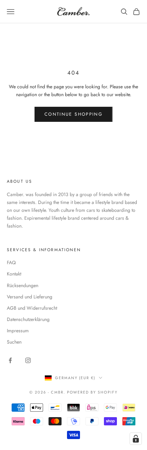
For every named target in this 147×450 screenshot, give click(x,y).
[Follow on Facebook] (10, 360)
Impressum (18, 330)
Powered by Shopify (92, 392)
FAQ (11, 262)
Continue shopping (73, 114)
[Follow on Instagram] (28, 360)
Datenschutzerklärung (28, 319)
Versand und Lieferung (29, 296)
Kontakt (14, 273)
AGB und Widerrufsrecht (32, 308)
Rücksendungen (22, 285)
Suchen (14, 341)
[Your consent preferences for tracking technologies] (136, 439)
